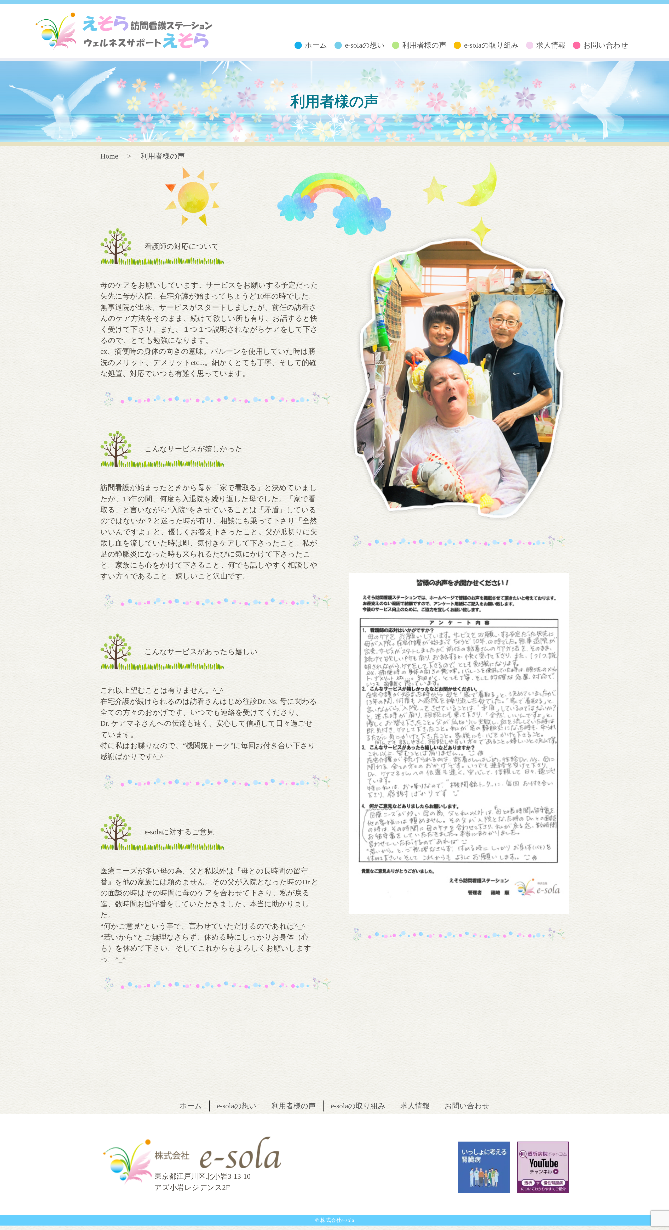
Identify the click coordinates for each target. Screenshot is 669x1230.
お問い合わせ (605, 45)
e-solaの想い (365, 45)
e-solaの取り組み (491, 45)
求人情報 (551, 45)
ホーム (316, 45)
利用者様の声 (424, 45)
